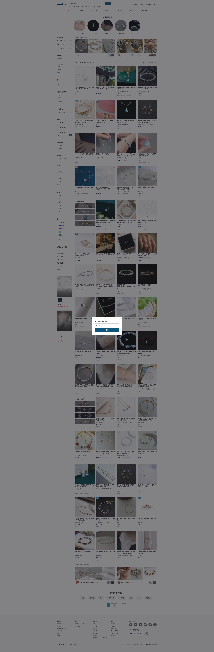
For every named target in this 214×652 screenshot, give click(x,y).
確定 (107, 330)
